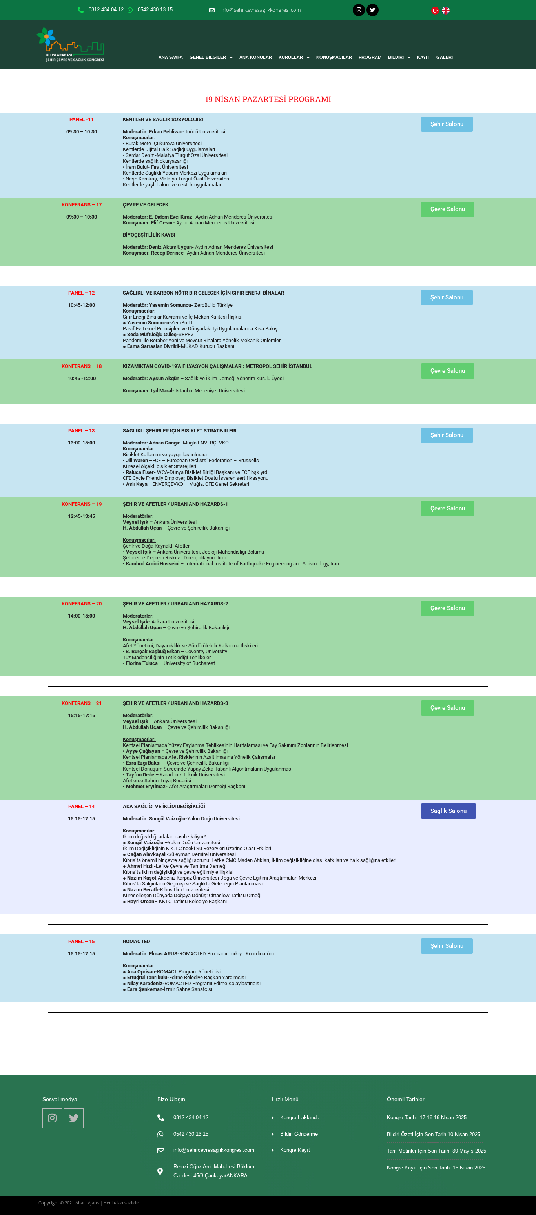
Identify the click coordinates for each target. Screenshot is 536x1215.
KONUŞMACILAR (334, 57)
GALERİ (444, 57)
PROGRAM (370, 57)
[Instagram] (359, 10)
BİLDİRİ (396, 57)
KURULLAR (291, 57)
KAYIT (423, 57)
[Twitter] (372, 10)
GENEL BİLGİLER (208, 57)
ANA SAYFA (171, 57)
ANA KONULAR (255, 57)
